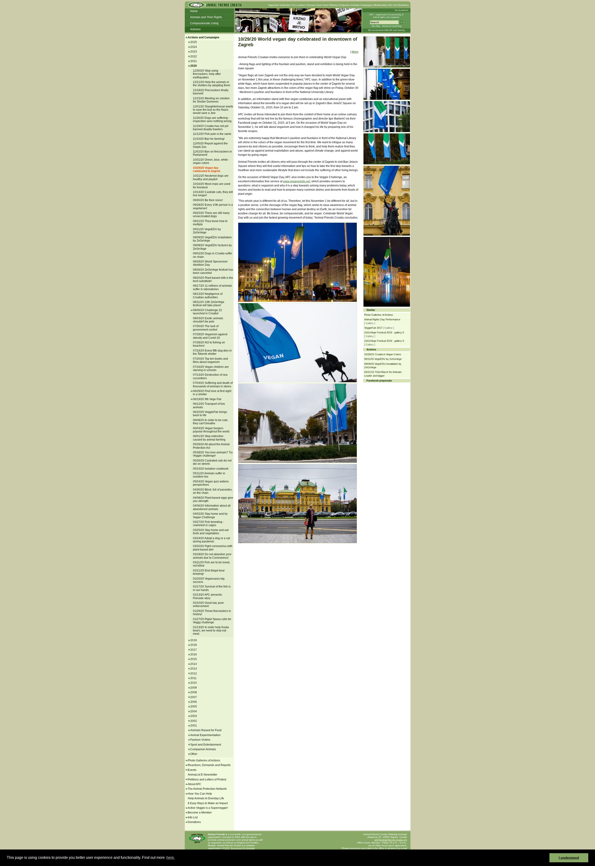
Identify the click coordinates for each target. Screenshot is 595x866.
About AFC (194, 784)
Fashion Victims (200, 739)
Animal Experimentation (205, 735)
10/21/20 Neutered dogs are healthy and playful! (210, 177)
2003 (193, 716)
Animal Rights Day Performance (382, 319)
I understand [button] (569, 857)
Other (193, 754)
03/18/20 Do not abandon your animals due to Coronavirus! (212, 556)
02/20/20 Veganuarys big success (209, 580)
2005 (193, 706)
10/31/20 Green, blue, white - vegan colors (211, 161)
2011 (193, 678)
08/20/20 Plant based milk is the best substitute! (213, 279)
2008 (193, 692)
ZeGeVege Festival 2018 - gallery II (384, 340)
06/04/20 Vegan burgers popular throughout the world (211, 430)
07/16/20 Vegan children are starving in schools (211, 368)
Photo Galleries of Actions (204, 760)
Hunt (325, 5)
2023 (193, 51)
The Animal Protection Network (207, 788)
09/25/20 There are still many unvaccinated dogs (211, 214)
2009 (193, 687)
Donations (403, 5)
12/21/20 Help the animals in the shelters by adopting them (211, 83)
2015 (193, 659)
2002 (193, 721)
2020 (193, 65)
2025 (193, 42)
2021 (193, 61)
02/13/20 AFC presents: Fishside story (207, 596)
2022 (193, 56)
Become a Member (200, 812)
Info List (392, 5)
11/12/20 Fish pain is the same (212, 134)
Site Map (376, 26)
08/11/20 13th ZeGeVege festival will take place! (208, 303)
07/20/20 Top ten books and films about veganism (210, 360)
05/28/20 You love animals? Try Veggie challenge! (213, 454)
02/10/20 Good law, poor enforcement (208, 604)
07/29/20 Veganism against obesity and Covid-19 (210, 336)
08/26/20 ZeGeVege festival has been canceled (213, 271)
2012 (193, 673)
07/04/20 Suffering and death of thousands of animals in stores (213, 384)
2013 (193, 668)
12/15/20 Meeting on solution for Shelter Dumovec (211, 100)
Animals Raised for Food (205, 730)
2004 (193, 711)
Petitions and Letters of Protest (207, 779)
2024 (193, 47)
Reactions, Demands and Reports (209, 765)
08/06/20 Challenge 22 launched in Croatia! (207, 312)
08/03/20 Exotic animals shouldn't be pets (208, 320)
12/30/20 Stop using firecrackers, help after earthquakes (207, 74)
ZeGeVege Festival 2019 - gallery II (384, 332)
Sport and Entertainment (205, 744)
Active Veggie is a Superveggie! (208, 808)
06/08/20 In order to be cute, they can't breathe (210, 421)
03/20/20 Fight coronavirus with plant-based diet (212, 547)
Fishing (333, 5)
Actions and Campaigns (203, 37)
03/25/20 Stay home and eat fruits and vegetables (210, 531)
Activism (195, 29)
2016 (193, 654)
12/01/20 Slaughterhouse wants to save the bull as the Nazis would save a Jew (213, 110)
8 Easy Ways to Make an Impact (208, 803)
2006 (193, 701)
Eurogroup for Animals (243, 848)
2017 (193, 649)
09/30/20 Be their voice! (208, 200)
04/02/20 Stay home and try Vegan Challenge (210, 515)
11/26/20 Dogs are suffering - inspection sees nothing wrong (212, 119)
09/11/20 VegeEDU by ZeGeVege (207, 231)
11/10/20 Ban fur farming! (209, 138)
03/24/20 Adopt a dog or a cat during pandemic (211, 540)
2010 (193, 682)
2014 (193, 664)
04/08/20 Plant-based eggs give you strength (213, 499)
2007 (193, 697)
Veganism (273, 5)
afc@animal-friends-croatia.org (390, 840)
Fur (294, 5)
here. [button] (170, 857)
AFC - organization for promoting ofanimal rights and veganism (386, 15)
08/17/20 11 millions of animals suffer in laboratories (212, 287)
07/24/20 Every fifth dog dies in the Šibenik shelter (212, 352)
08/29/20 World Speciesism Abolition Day (210, 263)
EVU (227, 848)
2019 (193, 640)
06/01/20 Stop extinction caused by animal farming (209, 438)
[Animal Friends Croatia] (214, 6)
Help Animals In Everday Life (206, 798)
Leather (301, 5)
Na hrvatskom (402, 10)
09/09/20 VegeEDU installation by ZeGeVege (212, 239)
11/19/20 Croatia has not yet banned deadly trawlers (210, 127)
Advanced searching (391, 26)
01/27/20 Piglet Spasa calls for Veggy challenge (212, 620)
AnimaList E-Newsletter (202, 774)
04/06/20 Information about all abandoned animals (212, 507)
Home (194, 11)
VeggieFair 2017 (373, 327)
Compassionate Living (204, 23)
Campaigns (366, 5)
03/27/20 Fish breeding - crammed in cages (208, 523)
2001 (193, 725)
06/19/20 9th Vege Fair (207, 399)
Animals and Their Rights (206, 17)
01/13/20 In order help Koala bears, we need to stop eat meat (211, 631)
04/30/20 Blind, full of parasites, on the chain (212, 491)
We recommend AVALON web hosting (386, 30)
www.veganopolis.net (296, 181)
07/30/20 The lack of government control (205, 328)
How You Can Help (200, 793)
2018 (193, 645)
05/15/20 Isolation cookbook (210, 468)
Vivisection (285, 5)
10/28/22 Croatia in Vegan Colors (382, 354)
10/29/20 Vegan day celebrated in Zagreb (206, 169)
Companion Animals (348, 5)
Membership (380, 5)
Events (192, 770)
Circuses (310, 5)
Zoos (319, 5)
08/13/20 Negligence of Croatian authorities (207, 295)
